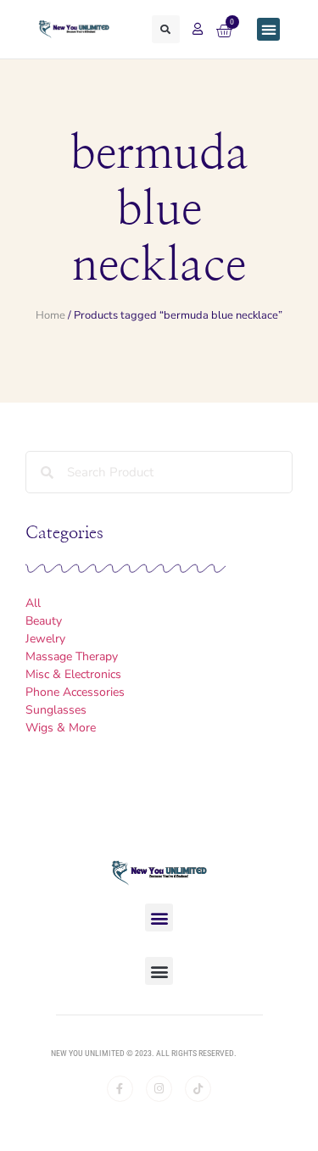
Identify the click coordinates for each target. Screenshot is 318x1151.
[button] (166, 29)
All (33, 603)
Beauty (43, 621)
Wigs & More (60, 728)
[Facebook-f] (120, 1089)
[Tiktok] (198, 1089)
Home (50, 315)
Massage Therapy (71, 656)
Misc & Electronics (73, 674)
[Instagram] (159, 1089)
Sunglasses (55, 710)
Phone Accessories (75, 692)
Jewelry (45, 639)
